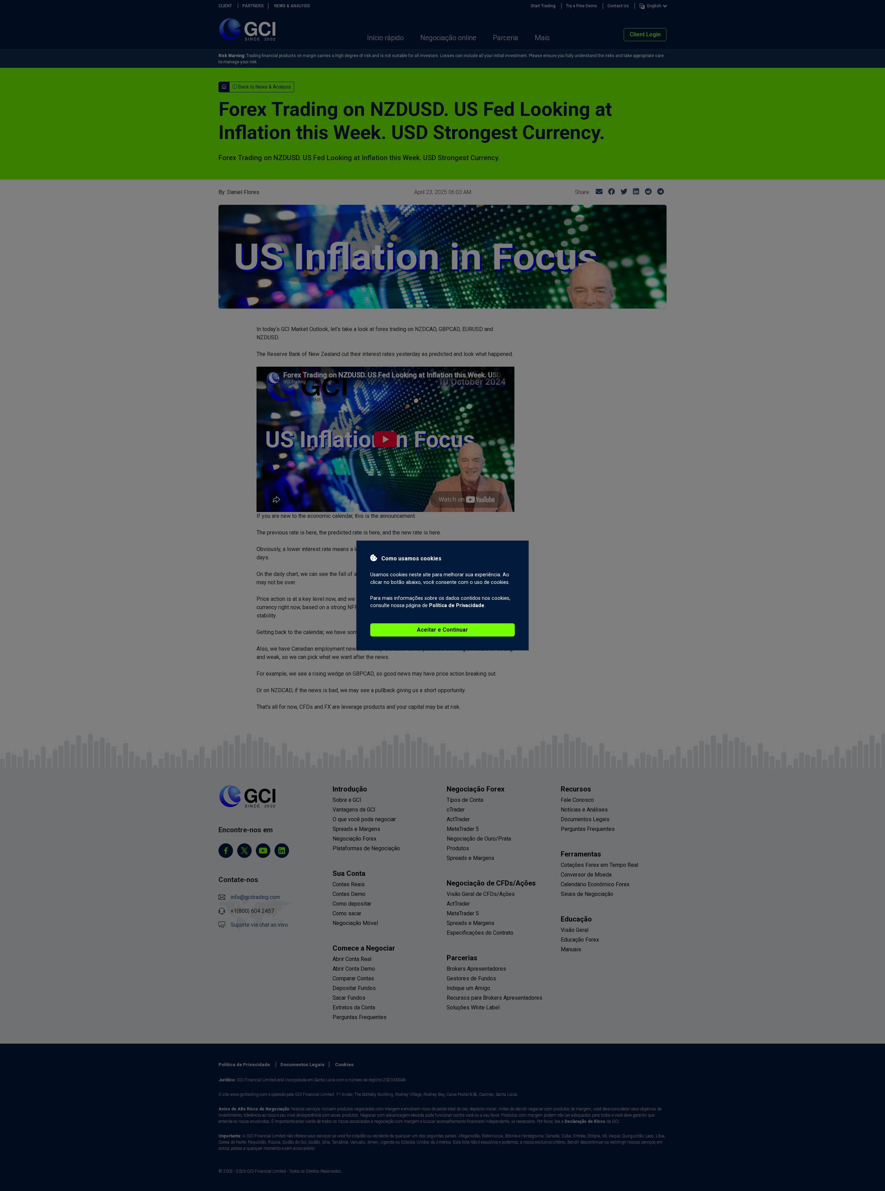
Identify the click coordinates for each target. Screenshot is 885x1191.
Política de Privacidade (456, 605)
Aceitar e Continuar (442, 629)
